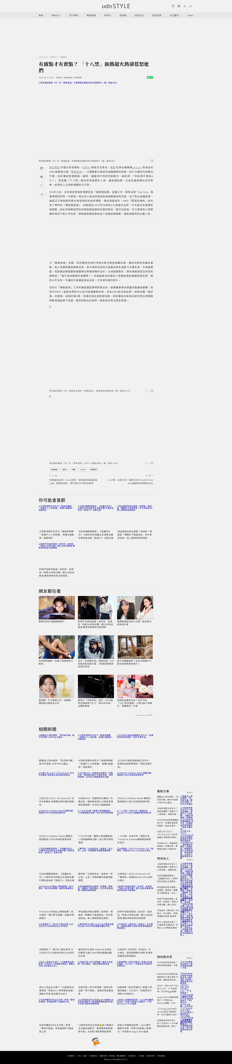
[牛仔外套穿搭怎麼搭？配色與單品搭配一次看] (186, 965)
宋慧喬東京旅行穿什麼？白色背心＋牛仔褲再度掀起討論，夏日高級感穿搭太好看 (167, 1024)
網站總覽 (161, 1056)
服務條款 (103, 1056)
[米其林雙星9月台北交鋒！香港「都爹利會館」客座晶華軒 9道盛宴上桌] (57, 1011)
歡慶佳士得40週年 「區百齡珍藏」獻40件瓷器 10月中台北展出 (56, 762)
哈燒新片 (64, 57)
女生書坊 (174, 15)
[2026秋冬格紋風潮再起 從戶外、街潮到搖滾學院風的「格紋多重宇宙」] (135, 746)
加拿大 (64, 469)
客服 (85, 1056)
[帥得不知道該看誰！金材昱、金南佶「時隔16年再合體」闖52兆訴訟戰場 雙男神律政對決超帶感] (57, 555)
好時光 (107, 15)
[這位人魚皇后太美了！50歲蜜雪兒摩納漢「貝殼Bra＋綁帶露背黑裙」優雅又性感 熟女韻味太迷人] (57, 973)
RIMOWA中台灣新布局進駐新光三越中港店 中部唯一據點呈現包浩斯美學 (167, 978)
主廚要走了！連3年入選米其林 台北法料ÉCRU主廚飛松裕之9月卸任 (56, 951)
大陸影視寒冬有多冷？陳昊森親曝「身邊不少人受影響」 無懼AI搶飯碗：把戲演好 (56, 534)
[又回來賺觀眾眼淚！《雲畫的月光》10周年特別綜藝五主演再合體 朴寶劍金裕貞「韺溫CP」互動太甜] (96, 517)
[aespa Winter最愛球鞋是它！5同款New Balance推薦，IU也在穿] (186, 1000)
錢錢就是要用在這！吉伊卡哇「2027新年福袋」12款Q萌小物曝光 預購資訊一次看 (134, 703)
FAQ (79, 1056)
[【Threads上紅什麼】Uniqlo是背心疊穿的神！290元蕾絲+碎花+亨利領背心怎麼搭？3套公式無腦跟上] (186, 1011)
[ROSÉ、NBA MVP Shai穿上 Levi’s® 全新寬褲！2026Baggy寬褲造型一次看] (186, 988)
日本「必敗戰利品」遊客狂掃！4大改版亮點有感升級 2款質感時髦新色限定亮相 (96, 663)
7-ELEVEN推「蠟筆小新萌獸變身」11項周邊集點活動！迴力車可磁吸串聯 (95, 839)
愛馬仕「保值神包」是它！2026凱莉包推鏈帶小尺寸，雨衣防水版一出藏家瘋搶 (95, 703)
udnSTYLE (43, 57)
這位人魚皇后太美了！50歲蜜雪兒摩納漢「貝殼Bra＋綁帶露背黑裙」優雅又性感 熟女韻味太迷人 (56, 990)
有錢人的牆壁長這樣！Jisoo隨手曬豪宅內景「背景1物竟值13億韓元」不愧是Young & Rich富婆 (134, 1028)
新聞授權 (93, 1056)
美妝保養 (91, 15)
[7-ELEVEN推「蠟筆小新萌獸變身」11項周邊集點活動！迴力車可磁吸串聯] (96, 822)
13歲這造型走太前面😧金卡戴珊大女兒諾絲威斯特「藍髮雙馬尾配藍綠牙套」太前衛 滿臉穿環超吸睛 (96, 1028)
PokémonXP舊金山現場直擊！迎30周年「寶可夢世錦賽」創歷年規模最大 (56, 915)
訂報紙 (141, 1056)
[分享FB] (41, 168)
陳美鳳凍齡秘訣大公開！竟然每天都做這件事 (134, 623)
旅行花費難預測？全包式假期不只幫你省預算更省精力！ (134, 662)
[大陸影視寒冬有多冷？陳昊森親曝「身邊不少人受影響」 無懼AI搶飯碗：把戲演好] (57, 517)
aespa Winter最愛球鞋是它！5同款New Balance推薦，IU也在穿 (167, 1001)
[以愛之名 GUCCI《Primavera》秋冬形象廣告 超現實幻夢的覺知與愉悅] (57, 784)
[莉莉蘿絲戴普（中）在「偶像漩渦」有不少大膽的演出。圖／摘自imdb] (101, 427)
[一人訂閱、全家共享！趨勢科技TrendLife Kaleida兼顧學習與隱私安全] (135, 822)
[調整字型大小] (41, 194)
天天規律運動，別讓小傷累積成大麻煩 (56, 662)
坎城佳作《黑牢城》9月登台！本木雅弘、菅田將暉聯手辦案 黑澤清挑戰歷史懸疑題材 (134, 952)
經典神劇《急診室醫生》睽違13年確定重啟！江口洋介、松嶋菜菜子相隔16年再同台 (134, 990)
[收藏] (41, 185)
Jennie (82, 469)
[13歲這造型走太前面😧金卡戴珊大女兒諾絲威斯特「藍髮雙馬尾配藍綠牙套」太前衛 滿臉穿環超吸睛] (96, 1011)
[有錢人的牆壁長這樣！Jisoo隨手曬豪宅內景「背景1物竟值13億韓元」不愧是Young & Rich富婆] (135, 1011)
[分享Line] (41, 177)
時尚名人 (56, 15)
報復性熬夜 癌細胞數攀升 (52, 621)
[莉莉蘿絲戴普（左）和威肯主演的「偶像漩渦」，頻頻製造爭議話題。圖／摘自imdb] (101, 346)
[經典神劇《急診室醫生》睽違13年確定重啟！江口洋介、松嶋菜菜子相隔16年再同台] (135, 973)
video (190, 15)
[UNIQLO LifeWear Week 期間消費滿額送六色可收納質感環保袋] (135, 784)
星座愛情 (156, 15)
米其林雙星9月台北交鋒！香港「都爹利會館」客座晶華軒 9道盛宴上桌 (56, 1028)
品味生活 (139, 15)
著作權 (112, 1056)
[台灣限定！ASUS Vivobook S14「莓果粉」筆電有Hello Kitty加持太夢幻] (135, 860)
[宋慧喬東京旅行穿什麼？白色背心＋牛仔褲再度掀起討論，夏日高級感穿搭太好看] (186, 1023)
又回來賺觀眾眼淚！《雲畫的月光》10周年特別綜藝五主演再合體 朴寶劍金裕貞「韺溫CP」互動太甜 (95, 534)
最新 (41, 15)
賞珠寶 (123, 15)
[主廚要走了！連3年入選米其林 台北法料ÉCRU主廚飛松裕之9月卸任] (57, 935)
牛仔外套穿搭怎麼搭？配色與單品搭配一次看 (167, 964)
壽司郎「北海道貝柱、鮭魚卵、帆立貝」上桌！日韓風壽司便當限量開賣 (95, 877)
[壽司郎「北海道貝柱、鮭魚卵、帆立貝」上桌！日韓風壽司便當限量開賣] (96, 860)
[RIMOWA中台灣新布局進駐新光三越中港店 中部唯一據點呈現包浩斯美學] (186, 976)
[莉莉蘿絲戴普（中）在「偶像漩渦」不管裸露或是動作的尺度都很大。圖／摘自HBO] (96, 120)
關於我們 (151, 1056)
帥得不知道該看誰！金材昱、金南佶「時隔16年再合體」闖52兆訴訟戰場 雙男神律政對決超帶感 (56, 572)
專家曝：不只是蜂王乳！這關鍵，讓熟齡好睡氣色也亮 (56, 701)
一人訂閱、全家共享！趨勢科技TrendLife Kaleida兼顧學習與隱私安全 (134, 839)
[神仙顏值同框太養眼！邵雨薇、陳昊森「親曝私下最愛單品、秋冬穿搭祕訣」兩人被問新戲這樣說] (135, 517)
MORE (189, 792)
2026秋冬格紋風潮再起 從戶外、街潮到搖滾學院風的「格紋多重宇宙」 (134, 763)
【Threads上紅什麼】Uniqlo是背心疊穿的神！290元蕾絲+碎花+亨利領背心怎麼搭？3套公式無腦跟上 (167, 1014)
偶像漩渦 (94, 469)
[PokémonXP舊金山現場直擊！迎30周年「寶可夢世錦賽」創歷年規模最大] (57, 897)
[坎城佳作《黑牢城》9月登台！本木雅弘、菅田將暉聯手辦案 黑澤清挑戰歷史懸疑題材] (135, 935)
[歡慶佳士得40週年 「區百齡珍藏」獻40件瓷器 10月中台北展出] (57, 746)
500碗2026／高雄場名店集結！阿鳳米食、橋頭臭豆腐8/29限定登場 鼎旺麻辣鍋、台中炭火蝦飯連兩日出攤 (96, 803)
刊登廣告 (71, 1056)
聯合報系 (132, 1056)
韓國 (73, 469)
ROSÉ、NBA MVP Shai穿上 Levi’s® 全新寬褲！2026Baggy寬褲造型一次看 (168, 990)
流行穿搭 (73, 15)
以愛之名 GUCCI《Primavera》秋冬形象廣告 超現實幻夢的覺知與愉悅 (56, 801)
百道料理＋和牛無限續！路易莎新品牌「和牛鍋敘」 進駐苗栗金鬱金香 (95, 990)
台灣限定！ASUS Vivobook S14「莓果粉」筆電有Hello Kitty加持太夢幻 (134, 877)
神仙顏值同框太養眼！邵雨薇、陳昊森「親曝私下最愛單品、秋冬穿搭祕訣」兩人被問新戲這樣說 (134, 534)
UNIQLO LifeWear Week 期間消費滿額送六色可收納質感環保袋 (134, 800)
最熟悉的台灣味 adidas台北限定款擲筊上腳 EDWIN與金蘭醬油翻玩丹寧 (95, 952)
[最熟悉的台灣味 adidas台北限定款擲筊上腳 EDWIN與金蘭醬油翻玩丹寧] (96, 935)
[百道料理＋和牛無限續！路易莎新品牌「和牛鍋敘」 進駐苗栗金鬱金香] (96, 973)
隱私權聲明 (121, 1056)
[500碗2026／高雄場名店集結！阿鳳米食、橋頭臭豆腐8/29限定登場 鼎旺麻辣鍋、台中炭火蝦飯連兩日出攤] (96, 784)
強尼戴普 (54, 469)
